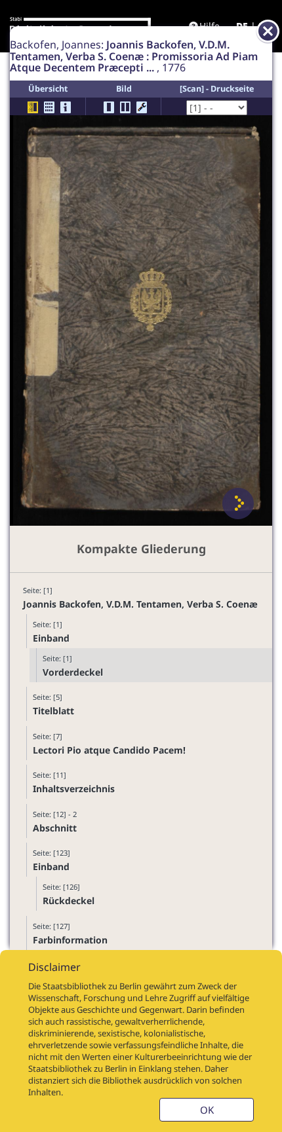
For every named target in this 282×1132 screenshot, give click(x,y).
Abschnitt (55, 828)
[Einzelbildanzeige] (109, 107)
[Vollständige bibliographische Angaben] (65, 107)
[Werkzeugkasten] (141, 107)
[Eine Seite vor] (238, 503)
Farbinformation (70, 940)
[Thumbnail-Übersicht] (49, 107)
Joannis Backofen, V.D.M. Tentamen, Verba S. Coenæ (140, 604)
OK (207, 1109)
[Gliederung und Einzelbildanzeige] (33, 107)
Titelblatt (53, 710)
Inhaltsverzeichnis (74, 788)
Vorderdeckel (73, 672)
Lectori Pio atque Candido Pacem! (109, 750)
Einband (51, 638)
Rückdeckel (68, 900)
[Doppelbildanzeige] (125, 107)
